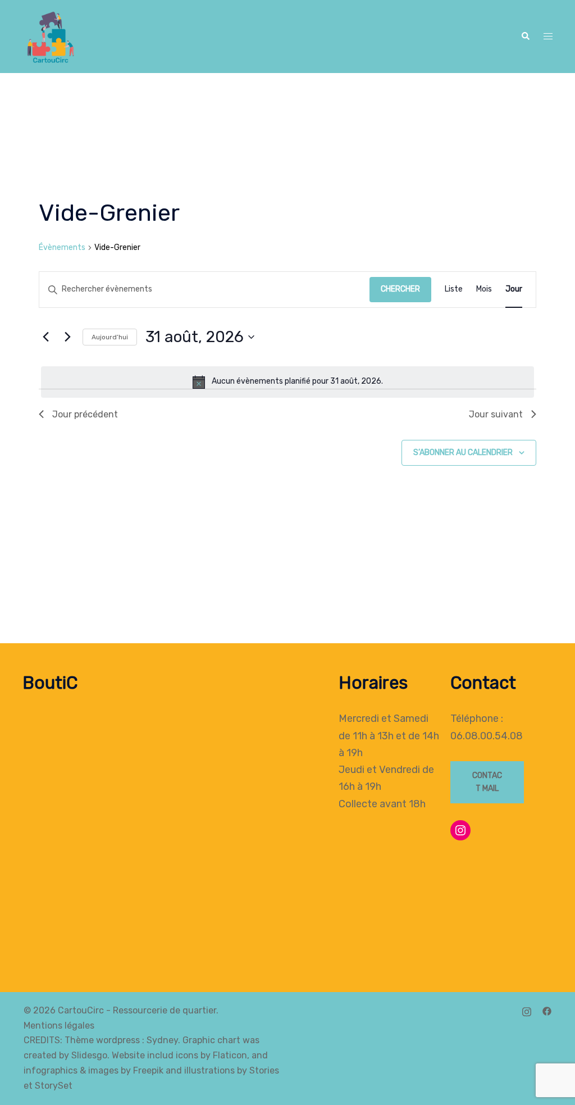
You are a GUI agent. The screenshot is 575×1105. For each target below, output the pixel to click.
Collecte (358, 804)
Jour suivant (496, 414)
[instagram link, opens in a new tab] (526, 1010)
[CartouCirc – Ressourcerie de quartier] (49, 35)
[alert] (287, 382)
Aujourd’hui (110, 337)
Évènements (62, 247)
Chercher (400, 289)
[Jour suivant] (67, 337)
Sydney (162, 1040)
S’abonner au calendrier (463, 452)
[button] (525, 37)
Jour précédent (85, 414)
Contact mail (487, 782)
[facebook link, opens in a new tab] (546, 1010)
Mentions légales (59, 1025)
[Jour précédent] (45, 337)
